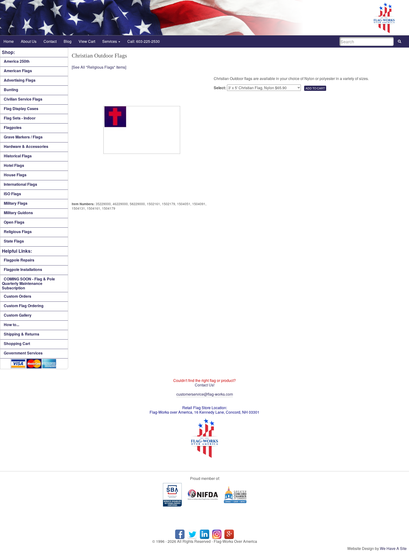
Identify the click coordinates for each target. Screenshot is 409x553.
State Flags (14, 241)
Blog (67, 41)
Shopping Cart (17, 343)
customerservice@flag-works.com (204, 394)
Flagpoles (13, 127)
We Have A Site (393, 548)
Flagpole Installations (23, 269)
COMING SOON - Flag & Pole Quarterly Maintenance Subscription (28, 283)
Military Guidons (18, 212)
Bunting (11, 89)
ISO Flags (12, 193)
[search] (399, 42)
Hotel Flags (14, 165)
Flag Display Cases (21, 108)
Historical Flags (18, 156)
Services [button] (110, 41)
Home (9, 41)
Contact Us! (204, 385)
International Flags (20, 184)
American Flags (18, 70)
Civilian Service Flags (23, 99)
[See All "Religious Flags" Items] (99, 67)
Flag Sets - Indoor (20, 118)
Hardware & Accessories (26, 146)
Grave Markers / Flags (23, 137)
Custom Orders (17, 296)
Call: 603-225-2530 (143, 41)
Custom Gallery (17, 315)
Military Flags (15, 203)
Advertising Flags (20, 80)
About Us (28, 41)
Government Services (23, 353)
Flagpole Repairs (19, 260)
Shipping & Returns (21, 334)
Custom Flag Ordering (24, 305)
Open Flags (14, 222)
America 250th (17, 61)
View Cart (87, 41)
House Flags (15, 174)
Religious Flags (18, 231)
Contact (50, 41)
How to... (11, 324)
